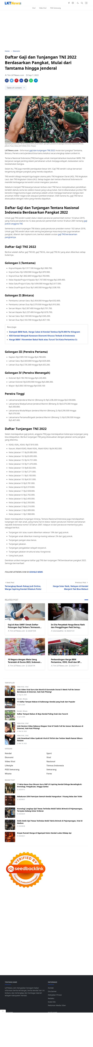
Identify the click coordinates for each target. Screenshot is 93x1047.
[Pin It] (16, 80)
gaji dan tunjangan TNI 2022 (42, 150)
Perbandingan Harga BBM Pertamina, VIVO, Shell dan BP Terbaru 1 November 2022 (65, 662)
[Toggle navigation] (86, 3)
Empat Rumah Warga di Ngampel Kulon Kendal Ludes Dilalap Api (44, 833)
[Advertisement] (46, 30)
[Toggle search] (82, 3)
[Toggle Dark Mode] (78, 3)
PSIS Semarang (55, 8)
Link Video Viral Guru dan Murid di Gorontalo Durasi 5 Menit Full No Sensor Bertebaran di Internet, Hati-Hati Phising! (48, 690)
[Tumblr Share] (26, 80)
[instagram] (73, 3)
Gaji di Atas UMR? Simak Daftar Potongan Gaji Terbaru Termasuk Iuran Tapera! (24, 627)
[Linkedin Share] (21, 80)
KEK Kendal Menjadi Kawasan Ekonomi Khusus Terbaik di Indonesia (42, 335)
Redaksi (51, 998)
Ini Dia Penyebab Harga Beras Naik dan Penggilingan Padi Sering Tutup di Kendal (68, 627)
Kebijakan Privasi (55, 995)
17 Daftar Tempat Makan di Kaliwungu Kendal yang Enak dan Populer (46, 702)
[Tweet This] (12, 80)
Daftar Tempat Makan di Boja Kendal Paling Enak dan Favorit (42, 714)
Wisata (25, 699)
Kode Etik (51, 1002)
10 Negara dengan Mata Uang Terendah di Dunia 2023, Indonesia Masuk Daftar (24, 662)
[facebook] (69, 3)
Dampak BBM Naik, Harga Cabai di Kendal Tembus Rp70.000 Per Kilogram (44, 332)
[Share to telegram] (36, 80)
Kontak (51, 988)
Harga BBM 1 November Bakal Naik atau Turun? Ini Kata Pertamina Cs (43, 339)
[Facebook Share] (7, 80)
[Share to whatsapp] (31, 80)
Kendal (19, 699)
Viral (33, 8)
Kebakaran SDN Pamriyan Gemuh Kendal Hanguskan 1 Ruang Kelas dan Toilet (49, 796)
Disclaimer (52, 991)
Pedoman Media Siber (57, 1005)
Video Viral (42, 8)
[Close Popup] (3, 1011)
